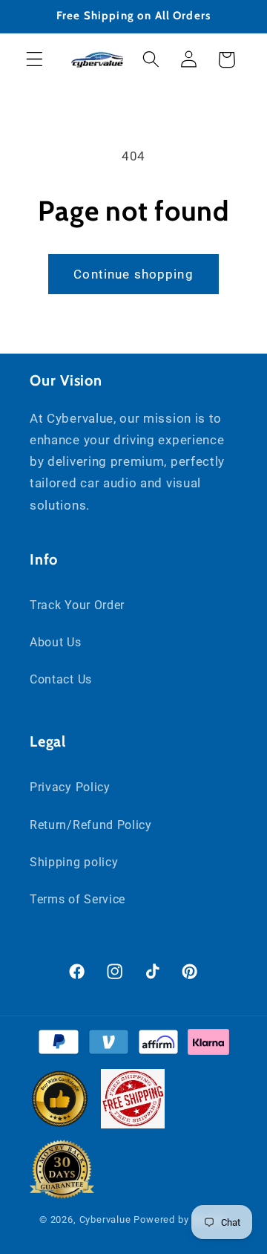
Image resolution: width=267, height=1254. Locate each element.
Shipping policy (74, 862)
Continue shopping (133, 274)
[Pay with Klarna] (208, 1045)
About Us (56, 642)
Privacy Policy (70, 787)
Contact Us (61, 679)
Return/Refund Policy (91, 825)
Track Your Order (77, 605)
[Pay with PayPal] (58, 1045)
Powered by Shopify (181, 1219)
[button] (34, 60)
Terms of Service (77, 899)
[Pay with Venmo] (108, 1045)
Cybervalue (105, 1219)
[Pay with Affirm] (158, 1045)
